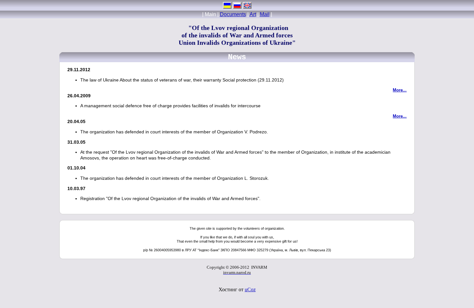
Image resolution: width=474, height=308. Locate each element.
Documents (233, 14)
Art (253, 14)
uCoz (250, 289)
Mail (265, 14)
